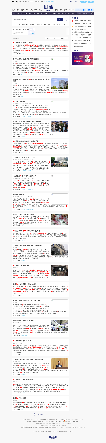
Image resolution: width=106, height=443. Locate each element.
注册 (76, 1)
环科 (42, 13)
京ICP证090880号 (31, 421)
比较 (59, 13)
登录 (71, 1)
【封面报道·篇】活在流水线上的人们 (24, 176)
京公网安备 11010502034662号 (72, 421)
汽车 (26, 13)
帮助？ (66, 20)
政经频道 (22, 54)
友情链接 (71, 431)
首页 (13, 10)
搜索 (59, 19)
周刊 (84, 10)
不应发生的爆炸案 (18, 194)
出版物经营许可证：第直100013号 (63, 423)
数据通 (90, 10)
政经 (31, 10)
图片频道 (22, 279)
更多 (14, 13)
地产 (22, 13)
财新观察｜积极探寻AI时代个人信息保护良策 (85, 43)
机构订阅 (21, 2)
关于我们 (35, 431)
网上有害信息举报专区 (50, 2)
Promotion (31, 2)
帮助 (42, 2)
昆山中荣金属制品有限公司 (21, 30)
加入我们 (40, 431)
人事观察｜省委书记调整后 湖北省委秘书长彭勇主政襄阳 (88, 21)
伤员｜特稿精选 (19, 101)
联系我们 (66, 431)
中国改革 (64, 13)
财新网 (21, 152)
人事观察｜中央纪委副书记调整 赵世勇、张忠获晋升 (87, 35)
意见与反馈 (54, 431)
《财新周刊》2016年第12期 (27, 116)
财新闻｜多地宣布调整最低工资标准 (23, 215)
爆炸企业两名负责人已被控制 (23, 43)
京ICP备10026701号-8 (40, 421)
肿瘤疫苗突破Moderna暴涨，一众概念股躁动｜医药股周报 (89, 40)
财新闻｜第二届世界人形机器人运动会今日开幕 (27, 121)
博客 (56, 10)
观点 (40, 10)
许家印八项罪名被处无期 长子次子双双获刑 (26, 59)
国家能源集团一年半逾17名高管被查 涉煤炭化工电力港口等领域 (31, 80)
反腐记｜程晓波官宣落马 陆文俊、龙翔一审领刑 (27, 300)
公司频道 (24, 393)
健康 (38, 13)
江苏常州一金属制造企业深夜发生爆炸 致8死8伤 (27, 245)
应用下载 (37, 2)
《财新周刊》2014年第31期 (26, 209)
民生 (46, 13)
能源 (34, 13)
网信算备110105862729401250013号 (54, 421)
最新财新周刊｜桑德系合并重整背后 (23, 320)
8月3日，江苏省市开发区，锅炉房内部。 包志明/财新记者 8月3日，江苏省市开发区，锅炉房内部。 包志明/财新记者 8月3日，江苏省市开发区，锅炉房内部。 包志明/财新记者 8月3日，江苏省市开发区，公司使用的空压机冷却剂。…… (31, 273)
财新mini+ (23, 136)
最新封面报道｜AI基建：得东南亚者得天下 (85, 23)
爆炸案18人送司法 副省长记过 (23, 379)
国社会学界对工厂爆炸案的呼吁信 (26, 231)
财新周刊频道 (24, 335)
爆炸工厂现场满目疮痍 (21, 266)
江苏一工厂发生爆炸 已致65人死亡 (24, 284)
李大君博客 (22, 240)
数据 (13, 2)
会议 (26, 2)
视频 (65, 10)
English (71, 10)
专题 (69, 13)
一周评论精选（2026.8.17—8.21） (83, 29)
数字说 (54, 13)
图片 (61, 10)
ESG (50, 13)
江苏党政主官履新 (19, 398)
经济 (17, 10)
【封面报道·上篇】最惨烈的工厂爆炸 (24, 157)
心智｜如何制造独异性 (79, 46)
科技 (18, 13)
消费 (30, 13)
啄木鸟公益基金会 (47, 431)
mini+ (78, 10)
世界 (35, 10)
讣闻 (73, 13)
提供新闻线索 (60, 431)
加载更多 (40, 414)
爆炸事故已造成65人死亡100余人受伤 (25, 141)
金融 (22, 10)
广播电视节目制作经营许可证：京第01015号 (45, 423)
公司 (26, 10)
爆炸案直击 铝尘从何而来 (22, 341)
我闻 (16, 2)
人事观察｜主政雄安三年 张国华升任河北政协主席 (28, 359)
